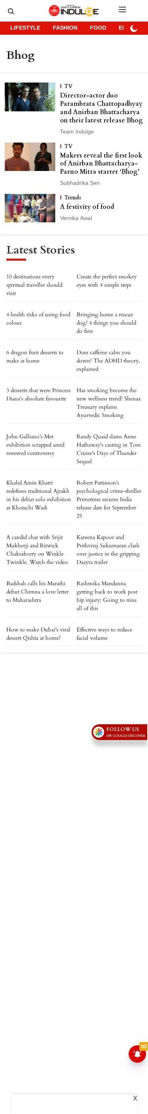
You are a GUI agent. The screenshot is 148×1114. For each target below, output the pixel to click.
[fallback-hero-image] (32, 109)
